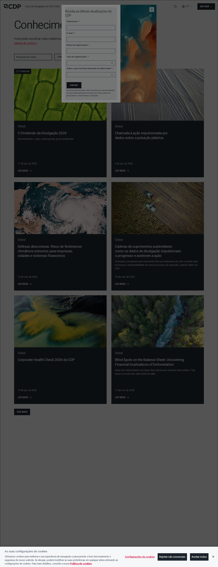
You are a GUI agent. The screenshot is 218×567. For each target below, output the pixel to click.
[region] (109, 557)
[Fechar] (213, 556)
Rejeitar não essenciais (172, 556)
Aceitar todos (199, 556)
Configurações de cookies (140, 556)
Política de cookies (81, 563)
